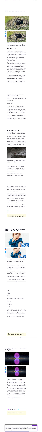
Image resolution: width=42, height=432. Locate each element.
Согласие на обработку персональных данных (25, 429)
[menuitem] (14, 1)
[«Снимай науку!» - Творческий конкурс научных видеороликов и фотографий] (34, 1)
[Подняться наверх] (6, 39)
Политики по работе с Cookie (8, 429)
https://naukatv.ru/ (34, 427)
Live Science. (20, 380)
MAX (18, 330)
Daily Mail (8, 263)
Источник (8, 210)
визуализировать (15, 397)
